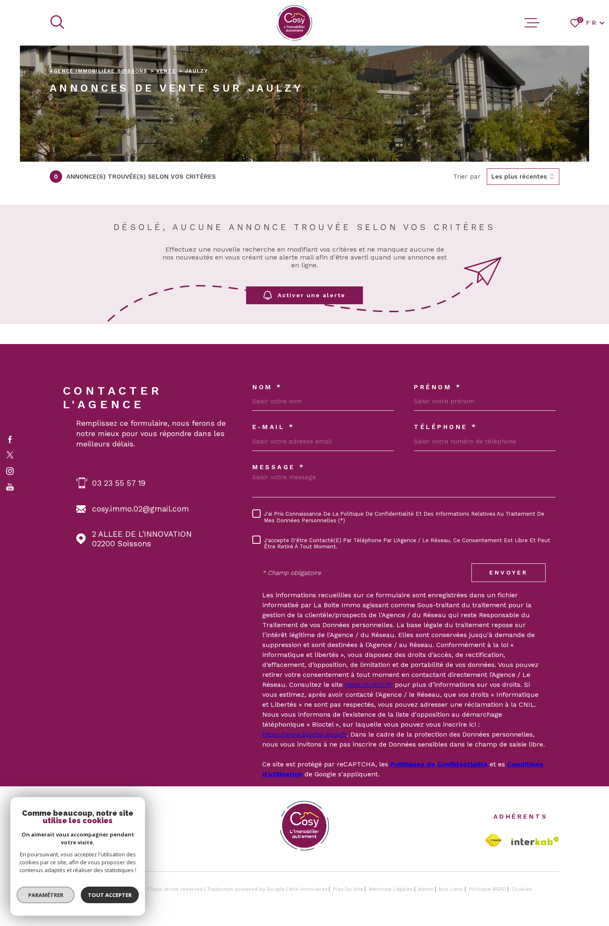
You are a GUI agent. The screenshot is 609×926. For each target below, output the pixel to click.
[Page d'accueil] (294, 22)
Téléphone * (446, 427)
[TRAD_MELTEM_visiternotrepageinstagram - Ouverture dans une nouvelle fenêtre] (10, 471)
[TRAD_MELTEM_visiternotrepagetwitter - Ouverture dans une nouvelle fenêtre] (10, 455)
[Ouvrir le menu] (531, 22)
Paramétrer (45, 895)
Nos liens (451, 889)
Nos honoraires (308, 889)
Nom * (267, 387)
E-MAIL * (273, 427)
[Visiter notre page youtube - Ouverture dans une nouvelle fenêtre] (10, 487)
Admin (425, 889)
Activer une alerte (312, 295)
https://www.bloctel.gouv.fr (304, 734)
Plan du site (348, 889)
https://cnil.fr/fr (369, 684)
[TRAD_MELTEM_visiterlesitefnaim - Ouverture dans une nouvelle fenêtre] (493, 840)
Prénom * (438, 387)
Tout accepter (110, 895)
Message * (278, 467)
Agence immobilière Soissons (98, 71)
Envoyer (508, 572)
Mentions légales (391, 889)
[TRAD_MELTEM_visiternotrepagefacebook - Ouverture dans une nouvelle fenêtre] (10, 439)
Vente (166, 71)
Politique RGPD (487, 889)
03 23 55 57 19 (118, 483)
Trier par (467, 176)
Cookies (522, 889)
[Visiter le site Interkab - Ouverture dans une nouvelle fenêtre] (535, 841)
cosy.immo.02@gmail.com (140, 509)
